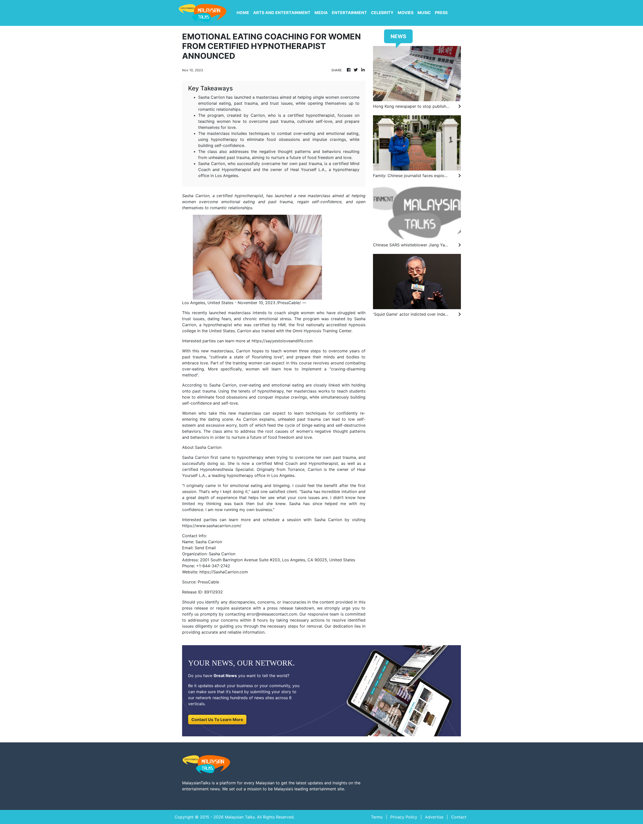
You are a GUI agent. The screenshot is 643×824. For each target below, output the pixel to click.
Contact (458, 816)
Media (321, 12)
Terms (377, 816)
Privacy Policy (403, 816)
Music (424, 12)
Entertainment (349, 12)
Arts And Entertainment (281, 12)
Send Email (205, 547)
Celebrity (382, 12)
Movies (405, 12)
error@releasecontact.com (272, 614)
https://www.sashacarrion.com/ (211, 525)
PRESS (441, 12)
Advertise (434, 816)
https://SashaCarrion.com (223, 571)
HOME (243, 12)
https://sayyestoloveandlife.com (282, 340)
